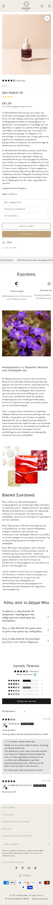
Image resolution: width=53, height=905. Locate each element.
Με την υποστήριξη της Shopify (17, 899)
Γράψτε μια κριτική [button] (26, 701)
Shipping (15, 106)
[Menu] (3, 6)
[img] (8, 720)
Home (4, 86)
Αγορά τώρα (27, 234)
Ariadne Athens (22, 895)
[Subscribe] (49, 845)
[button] (42, 6)
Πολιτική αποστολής (40, 899)
